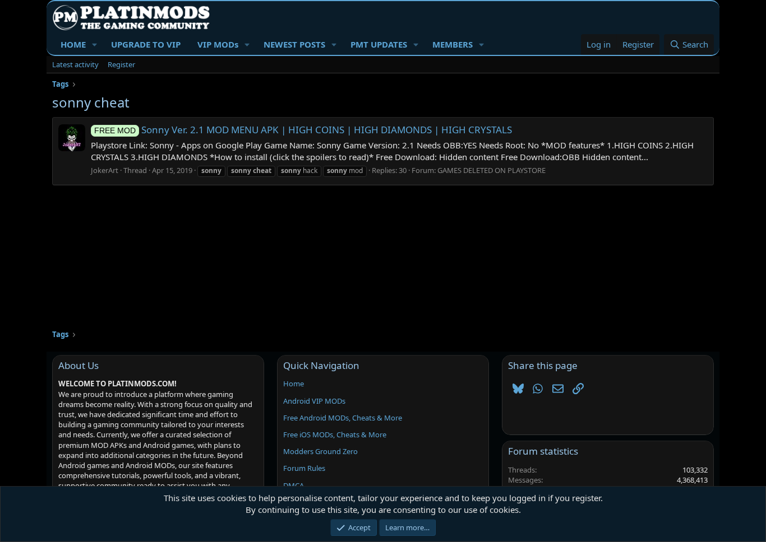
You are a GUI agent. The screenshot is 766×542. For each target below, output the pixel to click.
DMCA (293, 485)
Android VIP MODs (314, 401)
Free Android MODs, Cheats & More (342, 418)
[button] (95, 44)
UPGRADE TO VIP (146, 44)
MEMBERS (452, 44)
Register (121, 64)
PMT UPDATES (378, 44)
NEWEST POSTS (294, 44)
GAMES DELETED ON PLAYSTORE (491, 170)
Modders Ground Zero (320, 451)
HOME (73, 44)
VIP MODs (217, 44)
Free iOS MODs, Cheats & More (334, 434)
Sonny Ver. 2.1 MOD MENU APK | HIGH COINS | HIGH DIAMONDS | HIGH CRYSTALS (303, 129)
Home (293, 384)
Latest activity (75, 64)
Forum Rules (304, 468)
